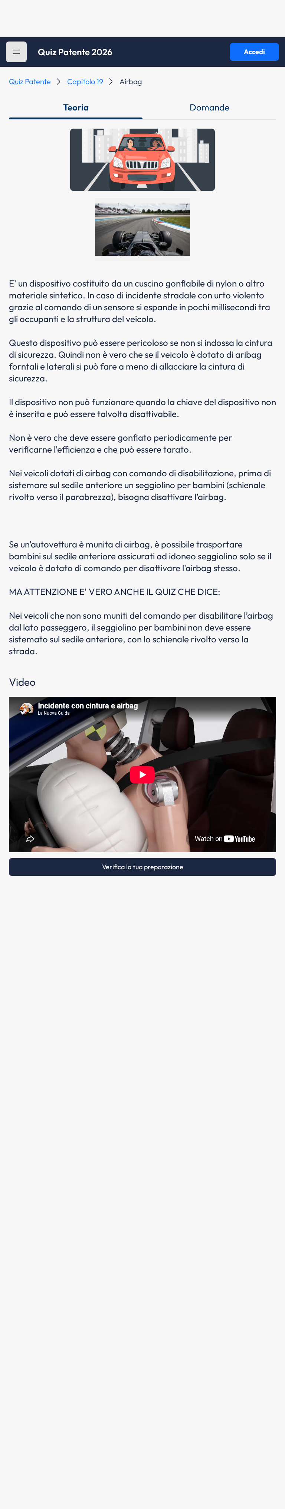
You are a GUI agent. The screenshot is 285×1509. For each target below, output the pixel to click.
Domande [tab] (209, 107)
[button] (16, 52)
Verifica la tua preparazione (142, 867)
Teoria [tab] (76, 107)
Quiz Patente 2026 (75, 51)
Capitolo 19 (85, 81)
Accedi (254, 51)
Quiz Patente (30, 81)
